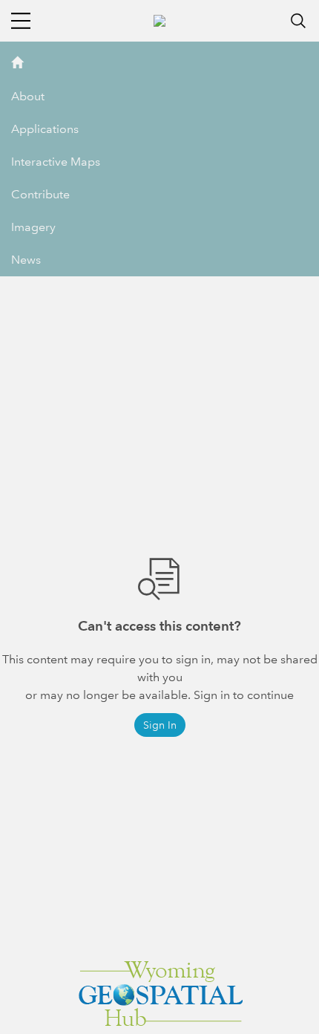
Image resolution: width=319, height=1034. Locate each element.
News (26, 260)
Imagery (33, 227)
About (28, 96)
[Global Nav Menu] (20, 20)
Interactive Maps (55, 162)
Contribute (40, 194)
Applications (45, 129)
